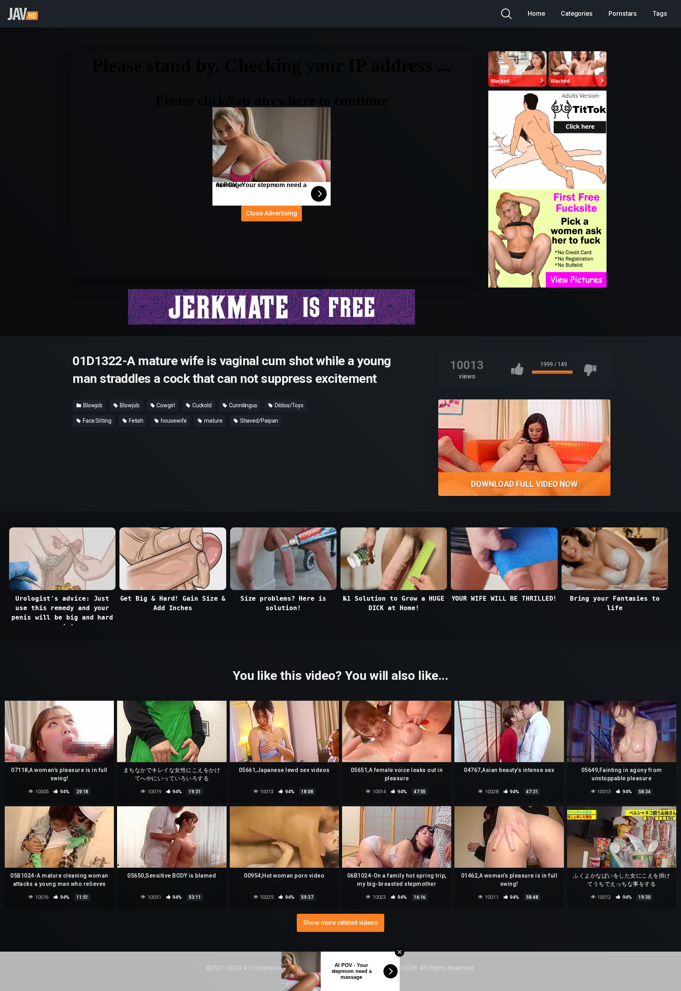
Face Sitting (97, 421)
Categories (577, 13)
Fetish (135, 421)
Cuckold (201, 405)
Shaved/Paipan (258, 421)
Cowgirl (165, 405)
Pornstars (622, 13)
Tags (660, 13)
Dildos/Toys (288, 405)
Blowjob (92, 405)
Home (536, 13)
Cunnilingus (242, 405)
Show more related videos (340, 922)
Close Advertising (271, 213)
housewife (173, 421)
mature (212, 421)
